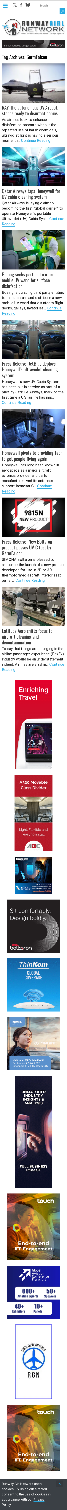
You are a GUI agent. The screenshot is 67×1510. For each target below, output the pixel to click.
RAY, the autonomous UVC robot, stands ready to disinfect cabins (30, 110)
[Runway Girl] (33, 34)
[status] (59, 1484)
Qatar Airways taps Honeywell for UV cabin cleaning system (31, 193)
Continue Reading (35, 140)
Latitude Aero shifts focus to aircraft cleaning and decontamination (27, 636)
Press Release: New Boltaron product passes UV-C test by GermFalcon (27, 547)
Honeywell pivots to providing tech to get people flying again (32, 455)
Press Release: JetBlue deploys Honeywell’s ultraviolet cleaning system (30, 369)
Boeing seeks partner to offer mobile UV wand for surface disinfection (27, 280)
